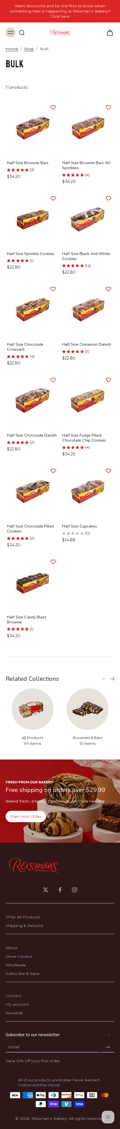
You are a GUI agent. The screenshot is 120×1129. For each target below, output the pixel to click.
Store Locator (19, 956)
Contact (13, 995)
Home (12, 49)
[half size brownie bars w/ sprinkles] (88, 128)
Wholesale (16, 965)
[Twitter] (45, 890)
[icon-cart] (108, 32)
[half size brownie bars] (32, 128)
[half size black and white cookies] (88, 219)
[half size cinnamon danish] (88, 310)
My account (17, 1004)
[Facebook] (60, 890)
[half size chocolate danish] (32, 400)
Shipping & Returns (24, 925)
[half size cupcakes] (88, 491)
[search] (22, 32)
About (12, 947)
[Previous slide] (104, 679)
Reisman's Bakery (49, 1118)
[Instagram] (74, 890)
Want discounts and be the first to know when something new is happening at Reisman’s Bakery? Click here (60, 11)
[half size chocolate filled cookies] (32, 491)
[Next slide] (112, 679)
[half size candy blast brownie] (32, 582)
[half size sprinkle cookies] (32, 219)
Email (13, 1047)
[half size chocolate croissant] (32, 310)
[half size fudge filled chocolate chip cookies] (88, 400)
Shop (29, 49)
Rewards (14, 1013)
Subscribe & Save (22, 973)
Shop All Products (23, 917)
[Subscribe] (107, 1047)
